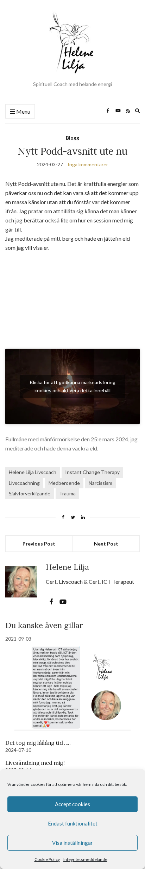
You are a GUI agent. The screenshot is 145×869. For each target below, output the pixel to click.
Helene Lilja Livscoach (32, 472)
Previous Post (39, 544)
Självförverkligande (29, 493)
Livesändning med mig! (35, 762)
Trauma (67, 493)
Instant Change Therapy (92, 472)
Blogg (72, 138)
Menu (22, 111)
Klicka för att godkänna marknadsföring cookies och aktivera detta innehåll (72, 386)
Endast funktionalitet (72, 823)
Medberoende (64, 483)
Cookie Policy (47, 859)
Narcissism (100, 483)
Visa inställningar (72, 843)
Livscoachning (24, 483)
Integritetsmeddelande (85, 859)
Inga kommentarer (88, 164)
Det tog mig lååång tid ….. (38, 742)
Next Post (106, 544)
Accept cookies (72, 804)
